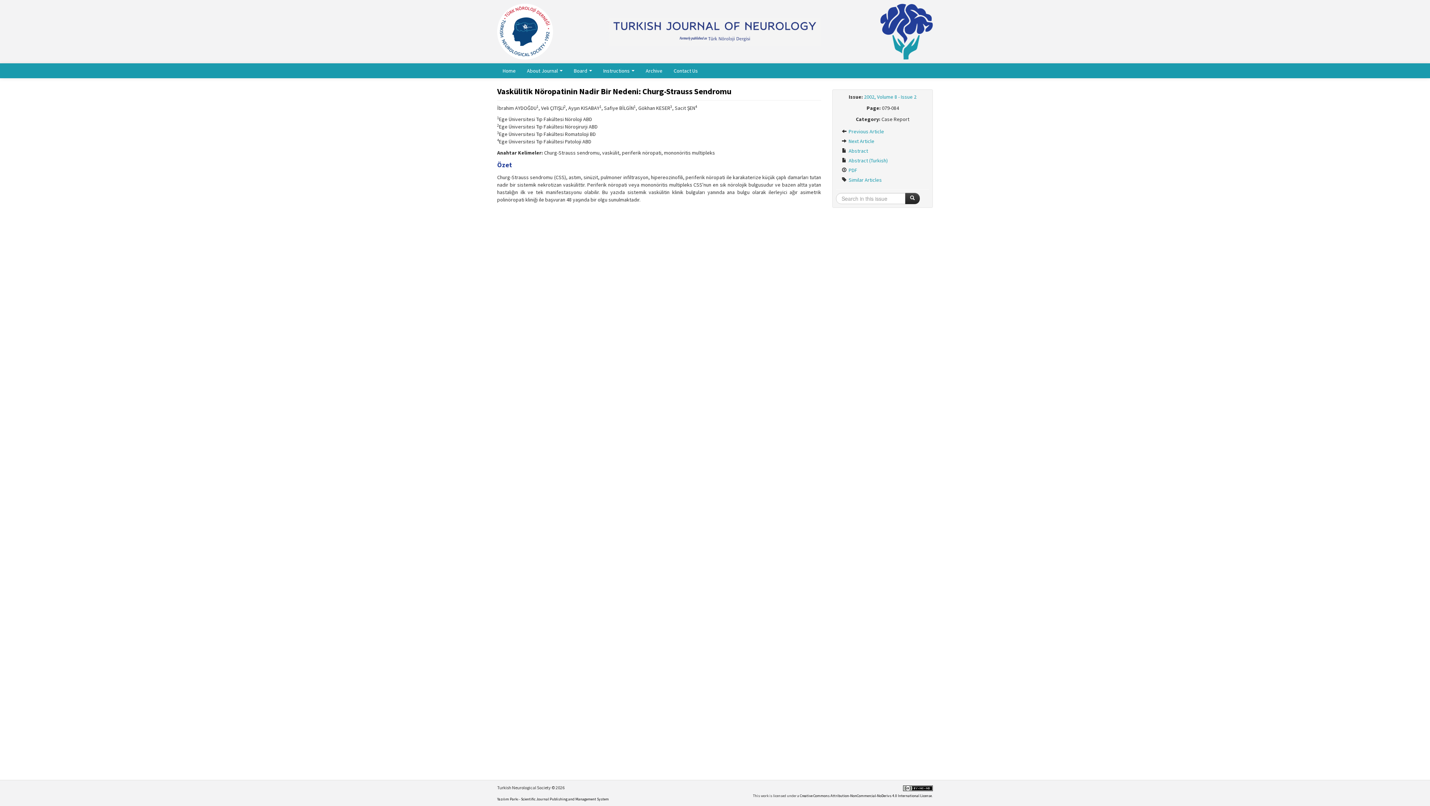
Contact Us (686, 70)
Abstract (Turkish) (868, 160)
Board (581, 70)
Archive (654, 70)
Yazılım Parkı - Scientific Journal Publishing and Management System (553, 799)
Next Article (861, 141)
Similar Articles (865, 180)
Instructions (617, 70)
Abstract (858, 150)
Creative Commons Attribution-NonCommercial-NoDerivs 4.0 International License (866, 795)
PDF (852, 170)
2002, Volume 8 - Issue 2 (890, 96)
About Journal (543, 70)
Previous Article (866, 131)
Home (509, 70)
